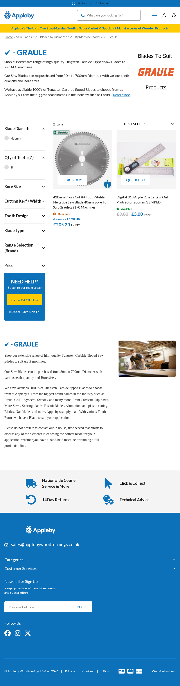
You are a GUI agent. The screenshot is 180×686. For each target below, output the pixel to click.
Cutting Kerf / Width (22, 201)
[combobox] (109, 15)
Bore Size (12, 186)
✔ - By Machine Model (85, 37)
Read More (121, 95)
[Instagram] (18, 633)
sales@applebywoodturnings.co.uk (45, 544)
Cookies (88, 671)
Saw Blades (24, 37)
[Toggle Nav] (154, 15)
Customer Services (20, 568)
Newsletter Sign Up (21, 581)
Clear (172, 671)
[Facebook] (7, 633)
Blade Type (14, 230)
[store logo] (19, 15)
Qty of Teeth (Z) (19, 157)
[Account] (164, 15)
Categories (13, 560)
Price (8, 265)
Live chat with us (24, 299)
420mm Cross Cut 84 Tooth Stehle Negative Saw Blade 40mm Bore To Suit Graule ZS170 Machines (79, 202)
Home (9, 37)
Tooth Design (16, 215)
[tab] (24, 136)
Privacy (70, 671)
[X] (28, 633)
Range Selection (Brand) (18, 248)
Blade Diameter (18, 128)
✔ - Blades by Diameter (51, 37)
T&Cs (105, 671)
